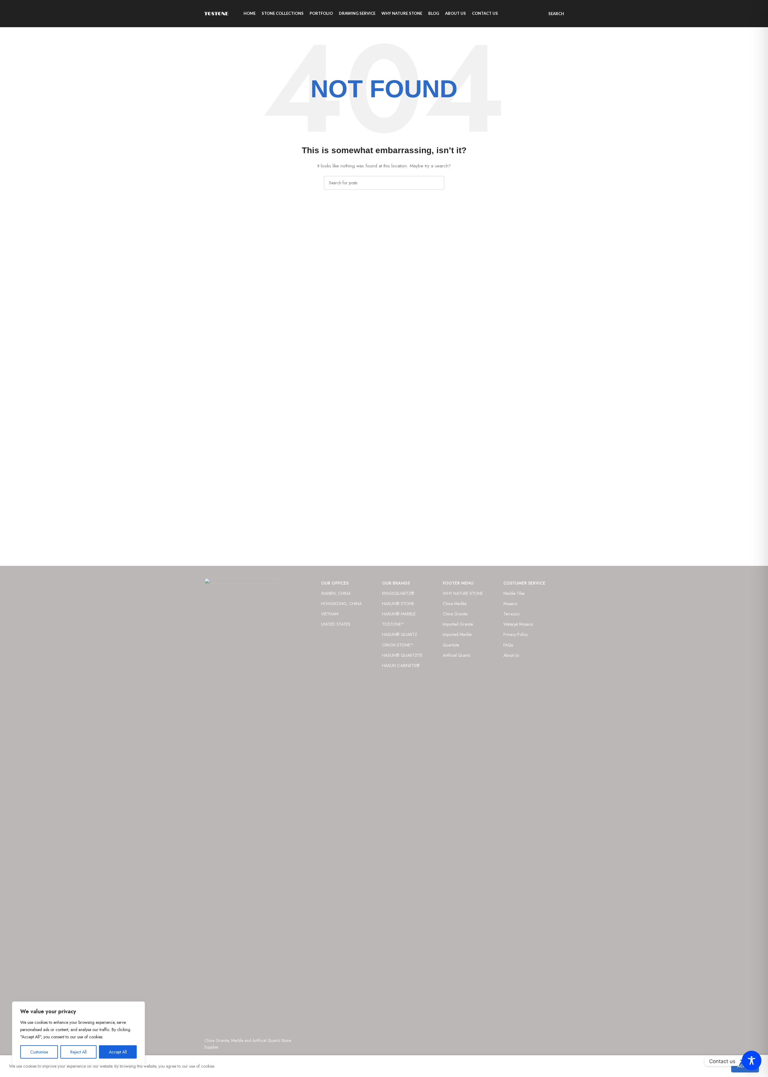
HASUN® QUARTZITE (402, 655)
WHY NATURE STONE (463, 593)
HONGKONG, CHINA (341, 604)
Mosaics (510, 604)
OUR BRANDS (396, 583)
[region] (78, 1033)
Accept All (118, 1052)
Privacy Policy (515, 634)
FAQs (508, 645)
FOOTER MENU (458, 583)
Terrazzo (511, 614)
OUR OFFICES (335, 583)
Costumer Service (524, 583)
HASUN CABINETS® (401, 666)
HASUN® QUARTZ (399, 634)
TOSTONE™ (393, 624)
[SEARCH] (438, 183)
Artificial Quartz (456, 655)
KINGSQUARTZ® (398, 593)
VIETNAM (329, 614)
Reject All (78, 1052)
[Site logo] (216, 13)
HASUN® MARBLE (399, 614)
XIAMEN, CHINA (336, 593)
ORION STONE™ (397, 645)
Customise (39, 1052)
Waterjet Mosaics (518, 624)
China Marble (454, 604)
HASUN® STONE (398, 604)
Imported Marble (457, 634)
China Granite (455, 614)
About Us (511, 655)
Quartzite (451, 645)
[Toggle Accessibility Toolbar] (751, 1060)
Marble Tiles (513, 593)
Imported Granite (458, 624)
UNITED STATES (335, 624)
